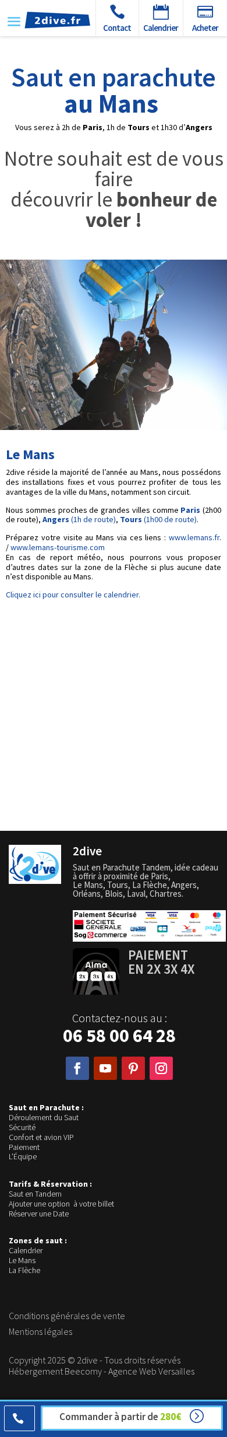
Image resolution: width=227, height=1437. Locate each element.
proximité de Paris (136, 876)
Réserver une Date (39, 1213)
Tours (117, 884)
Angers (184, 884)
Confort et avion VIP (41, 1137)
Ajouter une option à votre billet (61, 1203)
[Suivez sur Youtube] (105, 1068)
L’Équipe (23, 1156)
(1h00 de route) (158, 519)
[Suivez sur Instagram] (161, 1068)
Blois (114, 893)
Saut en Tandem (35, 1193)
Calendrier (25, 1250)
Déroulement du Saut (44, 1117)
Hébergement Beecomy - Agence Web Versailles (101, 1371)
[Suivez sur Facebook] (77, 1068)
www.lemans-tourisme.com (57, 547)
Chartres (166, 893)
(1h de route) (79, 519)
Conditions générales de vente (67, 1315)
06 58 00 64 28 (119, 1035)
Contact (117, 27)
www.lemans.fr (194, 537)
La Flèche (24, 1270)
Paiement (24, 1147)
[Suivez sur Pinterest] (133, 1068)
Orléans (87, 893)
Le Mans (22, 1260)
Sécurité (22, 1127)
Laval (136, 893)
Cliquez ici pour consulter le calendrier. (73, 594)
